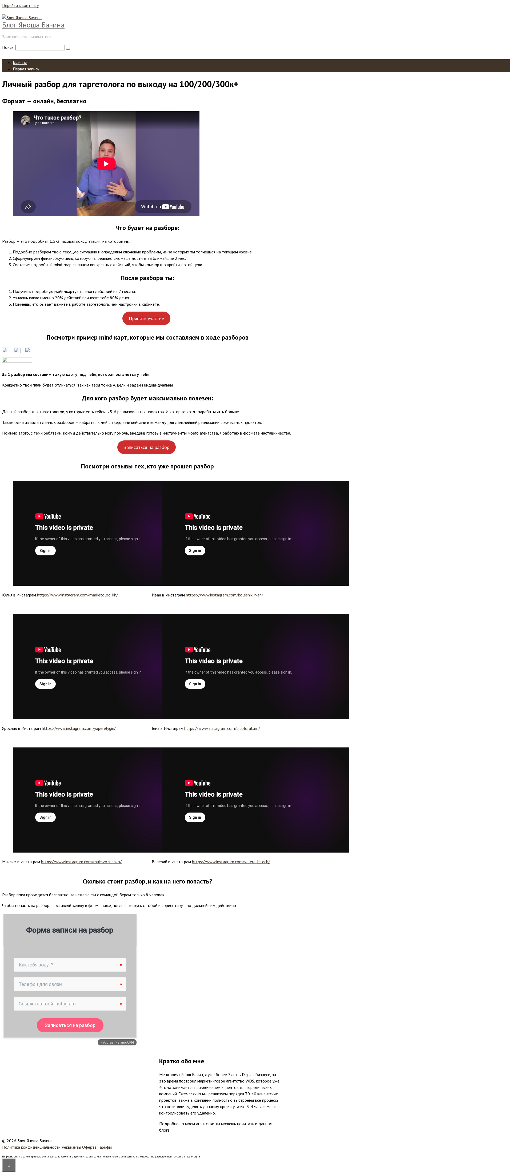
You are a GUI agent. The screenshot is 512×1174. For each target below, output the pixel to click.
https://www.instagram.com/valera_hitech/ (231, 861)
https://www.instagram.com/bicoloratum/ (222, 728)
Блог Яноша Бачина (33, 25)
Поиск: (8, 47)
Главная (20, 62)
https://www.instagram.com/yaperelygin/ (79, 728)
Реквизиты (71, 1147)
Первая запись (26, 68)
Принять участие (146, 318)
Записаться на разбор (146, 447)
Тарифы (105, 1147)
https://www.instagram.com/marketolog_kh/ (77, 595)
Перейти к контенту (20, 5)
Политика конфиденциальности (31, 1147)
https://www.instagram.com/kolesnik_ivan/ (224, 595)
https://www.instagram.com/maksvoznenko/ (81, 861)
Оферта (89, 1147)
